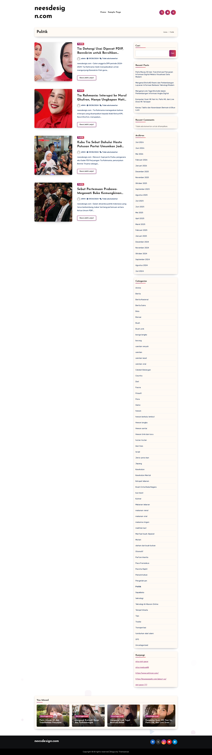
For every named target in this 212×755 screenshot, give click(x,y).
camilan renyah (142, 346)
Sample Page (114, 12)
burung (138, 341)
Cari (137, 46)
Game (137, 405)
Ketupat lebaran (142, 481)
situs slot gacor (141, 662)
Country (138, 376)
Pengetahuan (141, 581)
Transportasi (140, 628)
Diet (137, 382)
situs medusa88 (142, 667)
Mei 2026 (139, 154)
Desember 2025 (142, 172)
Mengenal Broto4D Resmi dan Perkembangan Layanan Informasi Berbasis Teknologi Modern (154, 84)
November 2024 (142, 248)
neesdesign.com (46, 741)
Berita (138, 294)
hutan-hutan (141, 440)
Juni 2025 (139, 207)
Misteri (138, 540)
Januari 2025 (141, 236)
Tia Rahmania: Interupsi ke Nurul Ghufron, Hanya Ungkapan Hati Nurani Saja (102, 99)
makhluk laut (140, 528)
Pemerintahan (141, 575)
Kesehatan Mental (143, 475)
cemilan (138, 352)
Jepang (138, 464)
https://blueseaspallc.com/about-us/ (150, 679)
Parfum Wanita (141, 557)
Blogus (113, 752)
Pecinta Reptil (141, 569)
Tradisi (138, 622)
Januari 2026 (141, 166)
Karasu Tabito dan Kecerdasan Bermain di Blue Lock (155, 109)
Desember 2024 (142, 242)
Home (103, 12)
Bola (137, 311)
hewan (138, 411)
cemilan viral (140, 364)
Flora (137, 399)
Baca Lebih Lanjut (87, 78)
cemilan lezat (141, 358)
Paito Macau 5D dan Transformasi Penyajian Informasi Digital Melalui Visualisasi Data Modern (154, 74)
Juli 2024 (139, 271)
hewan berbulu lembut (145, 417)
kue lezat (139, 493)
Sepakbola (139, 592)
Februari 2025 (141, 230)
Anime (138, 288)
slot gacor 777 (141, 685)
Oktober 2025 (141, 183)
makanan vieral (141, 510)
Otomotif (139, 551)
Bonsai (138, 317)
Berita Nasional (141, 300)
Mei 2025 (139, 213)
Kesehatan (140, 469)
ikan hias (139, 446)
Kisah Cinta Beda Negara (146, 487)
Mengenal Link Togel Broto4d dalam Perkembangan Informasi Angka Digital (152, 92)
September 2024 (142, 259)
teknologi (139, 598)
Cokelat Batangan (143, 370)
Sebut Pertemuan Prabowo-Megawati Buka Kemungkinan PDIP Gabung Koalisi (99, 193)
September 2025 (142, 189)
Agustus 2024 (141, 265)
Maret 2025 (140, 224)
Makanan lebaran (142, 505)
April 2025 (139, 218)
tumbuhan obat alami (144, 633)
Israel (137, 452)
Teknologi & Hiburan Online (146, 604)
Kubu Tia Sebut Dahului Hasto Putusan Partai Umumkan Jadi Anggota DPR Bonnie (99, 146)
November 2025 (142, 177)
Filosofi (138, 393)
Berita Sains (140, 305)
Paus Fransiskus (142, 563)
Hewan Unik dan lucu (144, 434)
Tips (137, 616)
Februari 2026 (141, 160)
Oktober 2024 (141, 254)
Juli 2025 (139, 201)
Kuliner (138, 499)
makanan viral (141, 516)
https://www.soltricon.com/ (147, 673)
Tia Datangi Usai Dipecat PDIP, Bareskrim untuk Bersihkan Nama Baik (100, 52)
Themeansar (124, 752)
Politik (80, 44)
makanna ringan (142, 522)
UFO (137, 639)
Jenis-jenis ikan (142, 458)
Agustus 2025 (141, 195)
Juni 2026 (139, 148)
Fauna (138, 387)
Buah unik (139, 329)
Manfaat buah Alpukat (144, 534)
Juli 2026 (139, 142)
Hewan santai (141, 428)
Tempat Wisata (141, 610)
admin (83, 58)
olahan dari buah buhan (145, 546)
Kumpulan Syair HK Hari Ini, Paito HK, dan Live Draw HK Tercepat (154, 100)
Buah (137, 323)
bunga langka (141, 335)
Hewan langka (141, 423)
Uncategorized (141, 645)
